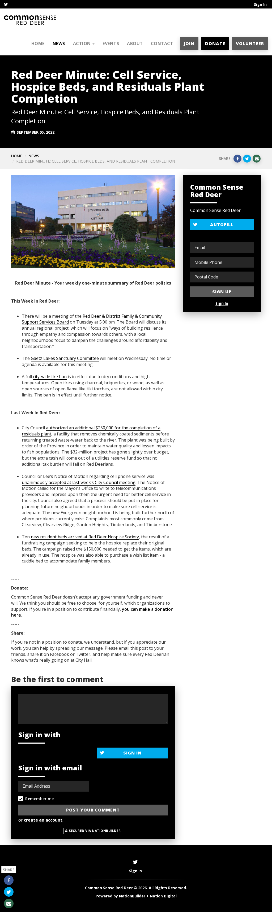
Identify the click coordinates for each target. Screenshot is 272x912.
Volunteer (250, 43)
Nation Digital (163, 895)
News (59, 43)
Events (111, 43)
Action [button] (82, 43)
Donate (215, 43)
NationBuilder (132, 895)
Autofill (221, 225)
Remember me (39, 798)
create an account (43, 820)
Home (38, 43)
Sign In (260, 4)
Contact (162, 43)
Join (189, 43)
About (135, 43)
